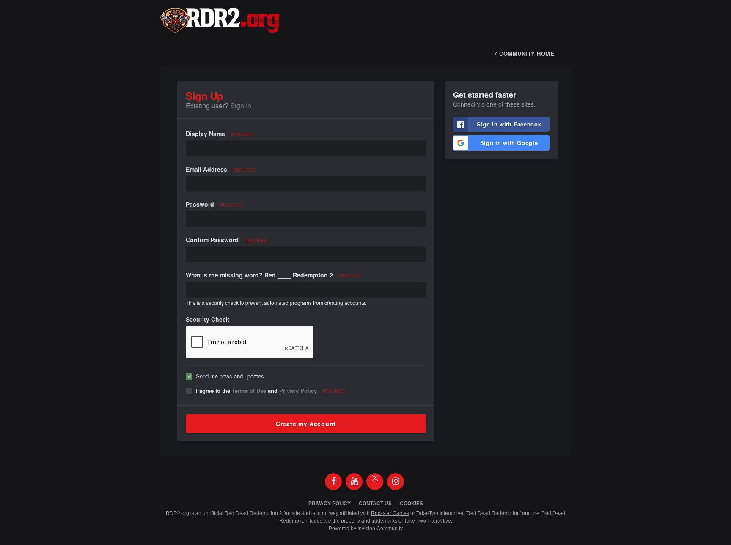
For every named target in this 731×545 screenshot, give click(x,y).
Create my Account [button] (306, 423)
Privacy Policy (298, 390)
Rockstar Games (390, 513)
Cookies (411, 504)
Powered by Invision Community (366, 528)
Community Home (526, 53)
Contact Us (375, 504)
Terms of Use (249, 390)
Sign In (240, 105)
